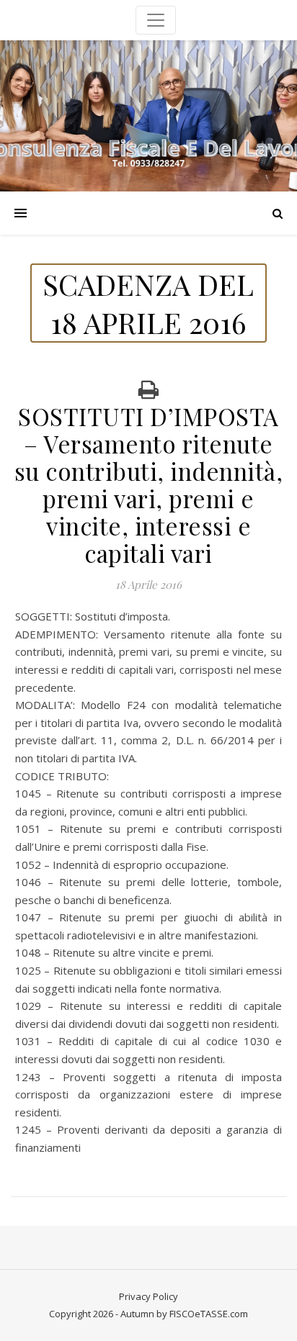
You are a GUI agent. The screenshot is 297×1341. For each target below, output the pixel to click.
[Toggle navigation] (156, 20)
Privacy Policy (148, 1296)
